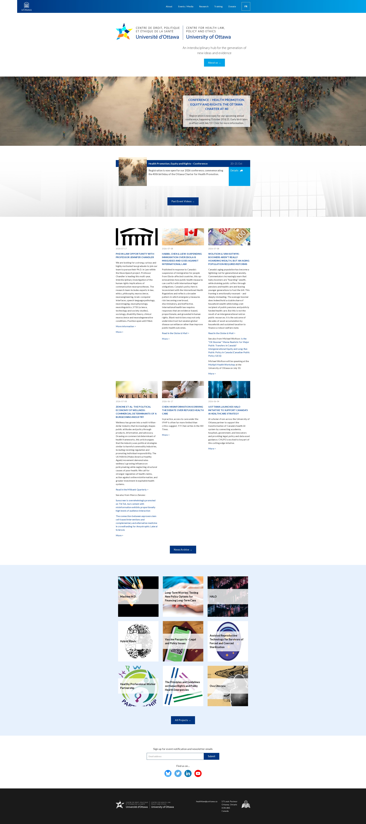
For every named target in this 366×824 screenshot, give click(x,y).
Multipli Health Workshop (221, 364)
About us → (214, 62)
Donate (232, 6)
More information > (126, 326)
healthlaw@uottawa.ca (206, 801)
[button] (169, 6)
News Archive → (183, 549)
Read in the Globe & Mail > (175, 333)
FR (245, 6)
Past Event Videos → (183, 201)
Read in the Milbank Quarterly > (132, 489)
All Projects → (183, 720)
